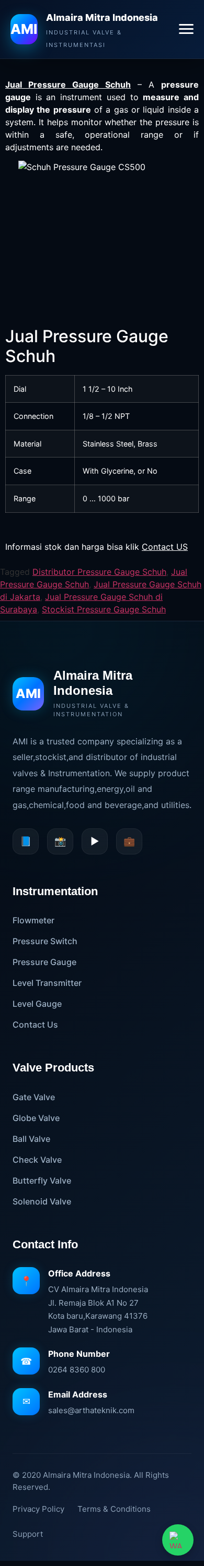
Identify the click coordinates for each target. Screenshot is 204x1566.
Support (28, 1534)
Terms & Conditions (114, 1509)
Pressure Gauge (44, 962)
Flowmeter (33, 920)
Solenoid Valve (42, 1201)
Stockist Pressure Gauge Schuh (104, 609)
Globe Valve (36, 1118)
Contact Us (35, 1024)
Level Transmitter (47, 983)
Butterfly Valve (42, 1180)
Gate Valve (34, 1097)
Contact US (165, 546)
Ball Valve (31, 1139)
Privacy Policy (38, 1509)
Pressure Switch (45, 941)
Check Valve (37, 1159)
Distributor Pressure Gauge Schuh (99, 572)
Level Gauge (37, 1003)
